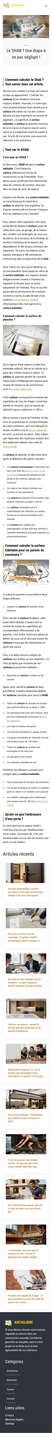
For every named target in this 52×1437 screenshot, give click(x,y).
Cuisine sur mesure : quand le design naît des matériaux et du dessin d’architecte (24, 1028)
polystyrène (9, 446)
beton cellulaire (37, 430)
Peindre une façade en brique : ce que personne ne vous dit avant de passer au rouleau (26, 1299)
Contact (9, 1415)
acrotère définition (20, 389)
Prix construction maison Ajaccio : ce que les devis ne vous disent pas (26, 1208)
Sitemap (9, 1423)
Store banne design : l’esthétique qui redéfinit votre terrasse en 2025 (25, 1118)
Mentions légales (14, 1419)
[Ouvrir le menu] (46, 6)
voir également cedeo (25, 299)
